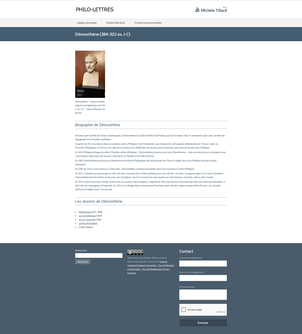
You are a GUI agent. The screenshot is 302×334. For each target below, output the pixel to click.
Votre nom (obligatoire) (190, 257)
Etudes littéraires (115, 22)
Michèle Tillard (214, 10)
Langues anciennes (87, 22)
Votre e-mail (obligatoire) (191, 272)
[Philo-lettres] (95, 9)
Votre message (186, 286)
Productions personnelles (148, 22)
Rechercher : (81, 250)
